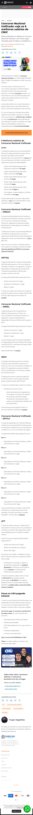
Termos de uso (4, 771)
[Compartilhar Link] (19, 52)
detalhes (22, 515)
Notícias (9, 20)
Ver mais (16, 785)
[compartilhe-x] (15, 52)
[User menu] (27, 2)
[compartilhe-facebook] (7, 52)
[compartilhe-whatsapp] (2, 52)
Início (2, 20)
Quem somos (4, 758)
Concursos (17, 93)
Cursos (2, 761)
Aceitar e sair (16, 811)
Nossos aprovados (5, 754)
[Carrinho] (30, 2)
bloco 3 (27, 158)
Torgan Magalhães (9, 44)
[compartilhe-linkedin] (11, 52)
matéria (17, 203)
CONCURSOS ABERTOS (12, 686)
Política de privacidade (6, 767)
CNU (10, 201)
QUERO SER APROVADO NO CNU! (16, 132)
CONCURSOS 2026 (11, 689)
